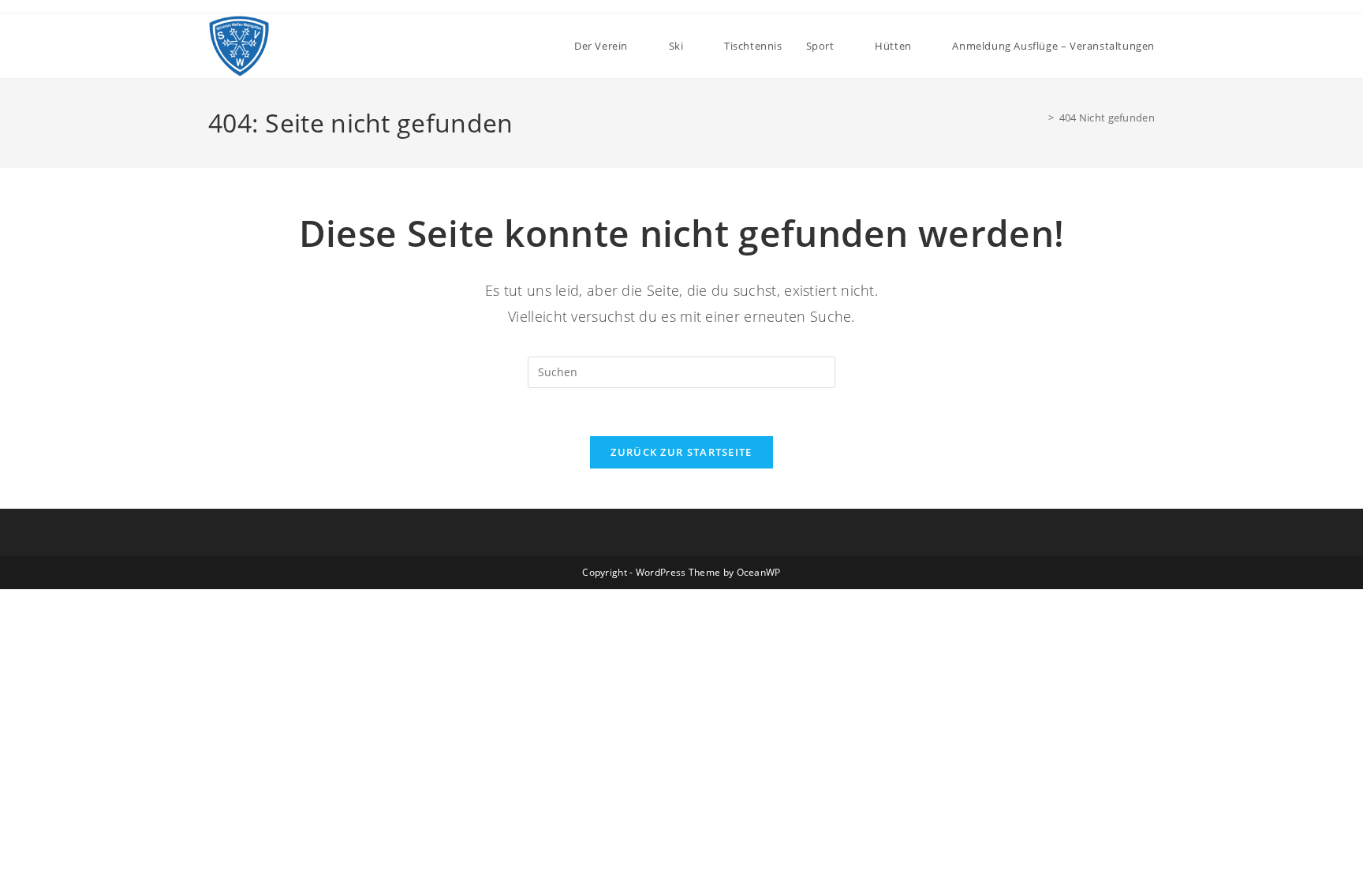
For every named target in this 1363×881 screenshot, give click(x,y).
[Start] (1040, 117)
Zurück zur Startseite (681, 452)
